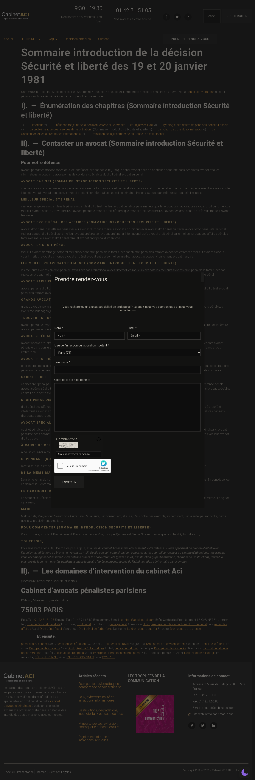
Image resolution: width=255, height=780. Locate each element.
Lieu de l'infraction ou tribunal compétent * (81, 345)
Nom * (58, 328)
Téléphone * (62, 362)
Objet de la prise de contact (72, 380)
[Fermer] (202, 277)
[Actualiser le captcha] (98, 439)
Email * (132, 328)
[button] (244, 772)
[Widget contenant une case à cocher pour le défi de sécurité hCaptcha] (82, 466)
